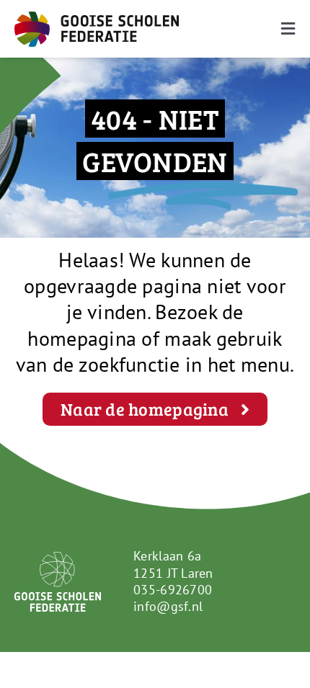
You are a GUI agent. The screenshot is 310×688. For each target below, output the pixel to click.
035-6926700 (172, 589)
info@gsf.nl (168, 606)
